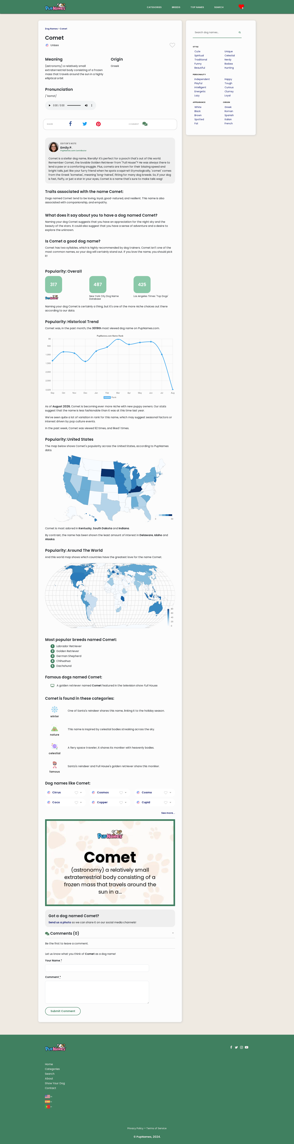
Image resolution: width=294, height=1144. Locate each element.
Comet (63, 28)
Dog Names (51, 28)
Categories (52, 1069)
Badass (229, 63)
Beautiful (199, 67)
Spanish (229, 115)
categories (154, 7)
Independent (202, 79)
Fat (196, 123)
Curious (229, 87)
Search (49, 1074)
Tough (228, 83)
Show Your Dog (55, 1083)
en (51, 1096)
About (49, 1078)
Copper (102, 802)
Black (197, 111)
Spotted (199, 119)
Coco (56, 802)
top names (197, 7)
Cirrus (56, 792)
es (51, 1101)
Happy (228, 79)
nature (54, 734)
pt (51, 1106)
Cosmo (147, 792)
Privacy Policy (135, 1128)
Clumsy (229, 91)
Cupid (146, 802)
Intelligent (200, 87)
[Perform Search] (240, 32)
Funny (198, 63)
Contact (50, 1088)
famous (54, 771)
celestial (54, 753)
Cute (197, 51)
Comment (53, 977)
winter (54, 716)
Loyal (228, 95)
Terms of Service (156, 1128)
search (219, 7)
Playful (198, 83)
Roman (229, 111)
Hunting (229, 67)
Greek (228, 107)
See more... (168, 813)
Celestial (230, 55)
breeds (176, 7)
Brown (198, 115)
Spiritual (199, 55)
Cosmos (103, 792)
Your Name (53, 960)
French (229, 123)
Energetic (200, 91)
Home (49, 1064)
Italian (228, 119)
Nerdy (228, 59)
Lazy (197, 95)
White (197, 107)
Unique (229, 51)
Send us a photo (59, 922)
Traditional (200, 59)
